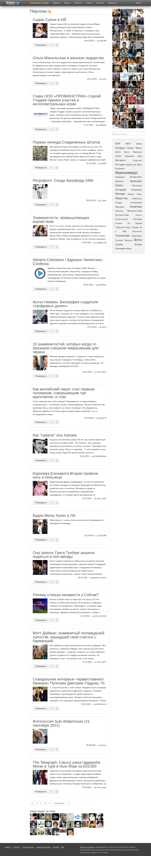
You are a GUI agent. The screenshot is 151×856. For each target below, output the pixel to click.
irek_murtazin (100, 616)
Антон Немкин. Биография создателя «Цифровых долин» (65, 304)
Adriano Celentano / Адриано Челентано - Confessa (68, 262)
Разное (139, 215)
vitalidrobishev (100, 456)
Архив (89, 3)
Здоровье (129, 156)
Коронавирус (126, 172)
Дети (117, 152)
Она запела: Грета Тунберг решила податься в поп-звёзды (63, 554)
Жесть (126, 152)
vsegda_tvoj (101, 242)
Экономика (120, 248)
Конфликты (120, 168)
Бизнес (130, 148)
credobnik (102, 125)
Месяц (67, 3)
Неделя (56, 3)
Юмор (129, 248)
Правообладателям (43, 847)
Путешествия (122, 215)
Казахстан (131, 164)
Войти (138, 3)
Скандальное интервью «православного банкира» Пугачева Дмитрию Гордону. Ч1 (69, 681)
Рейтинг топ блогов (87, 847)
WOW (117, 143)
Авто (128, 143)
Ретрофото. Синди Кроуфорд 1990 (63, 180)
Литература (137, 185)
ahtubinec (102, 285)
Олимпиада (137, 198)
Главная (7, 847)
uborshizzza (101, 704)
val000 (103, 163)
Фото (138, 240)
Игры (140, 156)
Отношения (136, 202)
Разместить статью (39, 3)
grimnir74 (102, 418)
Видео (139, 148)
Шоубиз (119, 244)
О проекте (16, 847)
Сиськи (138, 223)
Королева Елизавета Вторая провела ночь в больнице (65, 475)
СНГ (128, 223)
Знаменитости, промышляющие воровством (61, 219)
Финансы (129, 240)
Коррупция (119, 177)
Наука (139, 194)
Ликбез (119, 185)
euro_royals (101, 498)
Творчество (137, 231)
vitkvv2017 (101, 372)
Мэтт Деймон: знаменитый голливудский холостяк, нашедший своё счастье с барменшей (68, 637)
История (120, 164)
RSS (62, 847)
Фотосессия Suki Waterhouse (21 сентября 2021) (61, 723)
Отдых (118, 202)
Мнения (120, 194)
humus (103, 745)
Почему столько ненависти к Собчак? (66, 595)
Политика (136, 206)
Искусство (137, 160)
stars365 (102, 41)
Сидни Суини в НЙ (49, 19)
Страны (135, 227)
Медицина (136, 189)
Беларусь (120, 147)
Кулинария (136, 181)
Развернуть (41, 45)
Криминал (119, 181)
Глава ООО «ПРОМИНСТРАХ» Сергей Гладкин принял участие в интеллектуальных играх (67, 100)
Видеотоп (112, 3)
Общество (121, 198)
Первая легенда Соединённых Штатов (66, 142)
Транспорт (136, 235)
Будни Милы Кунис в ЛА (54, 515)
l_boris (103, 200)
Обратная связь (28, 847)
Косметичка (136, 177)
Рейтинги (78, 3)
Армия (139, 144)
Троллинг (119, 240)
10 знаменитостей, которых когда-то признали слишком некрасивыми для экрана (66, 348)
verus (103, 79)
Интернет (120, 160)
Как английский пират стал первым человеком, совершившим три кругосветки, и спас (63, 393)
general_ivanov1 (99, 577)
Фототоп (100, 3)
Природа (119, 211)
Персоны (119, 207)
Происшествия (134, 211)
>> (69, 803)
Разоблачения (121, 219)
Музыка (131, 194)
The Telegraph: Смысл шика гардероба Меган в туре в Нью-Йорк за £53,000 (66, 764)
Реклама (137, 219)
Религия (118, 223)
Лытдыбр (120, 189)
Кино (139, 164)
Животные (137, 152)
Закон (118, 156)
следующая (59, 803)
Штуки (138, 244)
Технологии (122, 235)
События (119, 227)
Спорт (128, 227)
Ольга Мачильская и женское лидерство (68, 58)
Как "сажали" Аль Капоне (55, 435)
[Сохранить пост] (52, 45)
